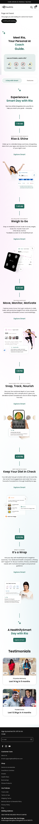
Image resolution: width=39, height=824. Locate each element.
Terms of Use (5, 795)
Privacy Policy (5, 805)
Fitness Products (6, 783)
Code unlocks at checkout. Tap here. (19, 2)
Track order (5, 792)
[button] (31, 7)
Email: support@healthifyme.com (12, 759)
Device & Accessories (8, 767)
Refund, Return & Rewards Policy (11, 801)
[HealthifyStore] (9, 7)
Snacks (3, 774)
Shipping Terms (6, 798)
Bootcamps (5, 780)
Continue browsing (9, 21)
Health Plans (5, 777)
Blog (2, 808)
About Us (4, 755)
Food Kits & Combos (7, 770)
